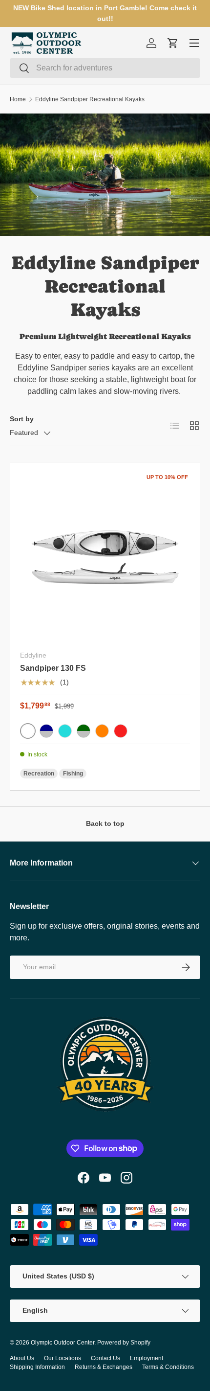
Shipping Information (37, 1367)
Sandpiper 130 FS (53, 668)
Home (18, 99)
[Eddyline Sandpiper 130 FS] (105, 557)
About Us (22, 1358)
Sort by (22, 419)
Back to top (105, 823)
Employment (146, 1358)
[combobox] (105, 68)
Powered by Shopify (123, 1342)
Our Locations (62, 1358)
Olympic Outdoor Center (62, 1342)
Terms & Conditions (168, 1367)
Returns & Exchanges (103, 1367)
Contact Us (105, 1358)
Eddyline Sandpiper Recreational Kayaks (90, 99)
